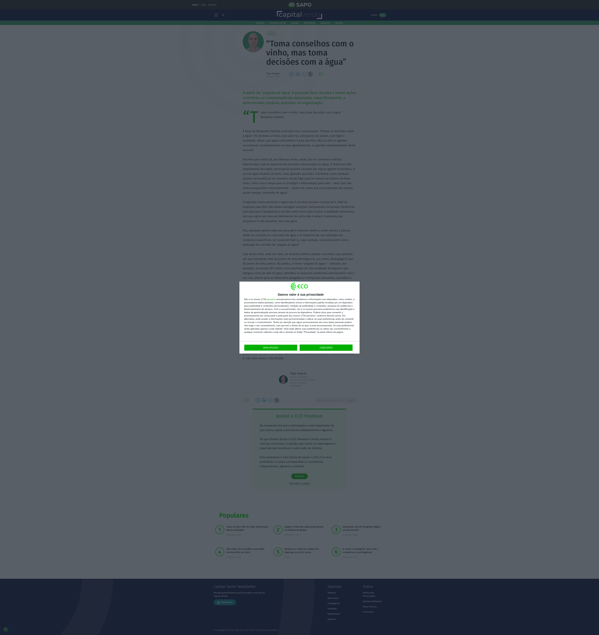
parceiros (271, 299)
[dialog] (299, 318)
